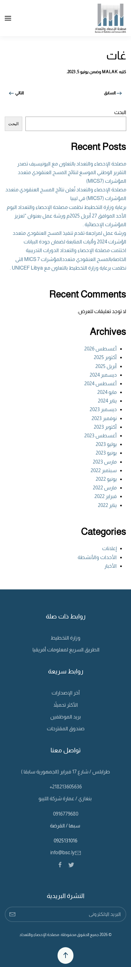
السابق (110, 92)
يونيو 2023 (106, 453)
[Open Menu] (8, 18)
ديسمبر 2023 (103, 409)
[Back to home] (110, 18)
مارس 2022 (105, 487)
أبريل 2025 (106, 366)
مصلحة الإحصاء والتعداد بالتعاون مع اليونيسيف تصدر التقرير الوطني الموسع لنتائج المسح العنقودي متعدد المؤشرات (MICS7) (71, 172)
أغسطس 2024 (100, 383)
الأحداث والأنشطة (97, 557)
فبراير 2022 (105, 496)
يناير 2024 (107, 400)
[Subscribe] (12, 914)
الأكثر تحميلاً (65, 705)
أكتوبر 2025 (105, 357)
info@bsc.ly (62, 852)
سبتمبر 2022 (104, 470)
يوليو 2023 (106, 444)
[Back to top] (65, 955)
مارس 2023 (105, 461)
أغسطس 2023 (100, 435)
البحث (120, 112)
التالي (19, 92)
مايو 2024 (107, 392)
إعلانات (109, 548)
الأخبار (110, 566)
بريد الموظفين (65, 716)
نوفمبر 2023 (104, 418)
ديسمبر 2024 (103, 375)
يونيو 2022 (106, 479)
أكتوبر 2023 (105, 427)
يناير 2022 (107, 505)
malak (110, 71)
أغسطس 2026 (100, 348)
